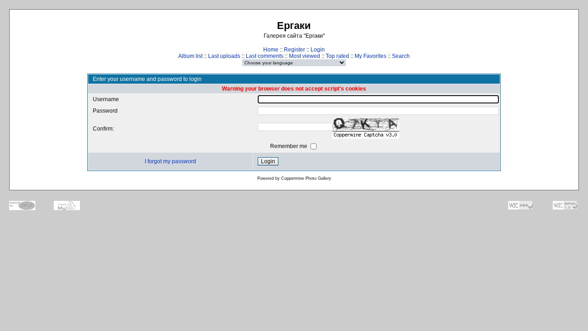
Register (294, 49)
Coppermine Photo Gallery (306, 178)
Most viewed (304, 56)
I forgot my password (170, 161)
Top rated (337, 56)
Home (270, 49)
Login (318, 49)
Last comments (264, 56)
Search (401, 56)
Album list (190, 56)
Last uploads (224, 56)
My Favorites (370, 56)
